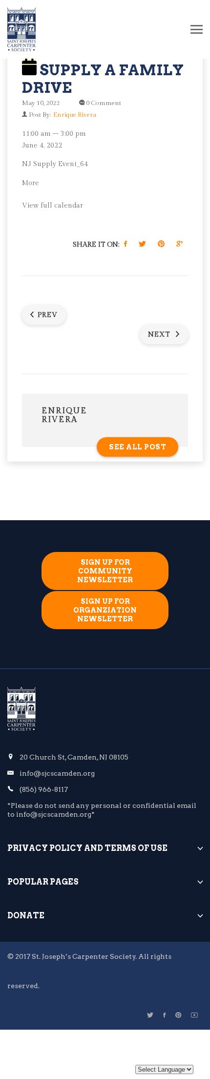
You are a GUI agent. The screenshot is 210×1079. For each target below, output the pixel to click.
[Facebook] (164, 1015)
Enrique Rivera (74, 115)
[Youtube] (194, 1015)
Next (160, 335)
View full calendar (52, 206)
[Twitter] (150, 1015)
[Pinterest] (178, 1015)
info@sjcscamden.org (57, 773)
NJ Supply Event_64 (55, 164)
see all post (137, 447)
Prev (48, 315)
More (30, 183)
